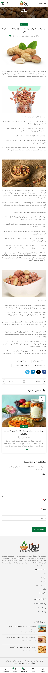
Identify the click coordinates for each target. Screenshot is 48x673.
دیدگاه (43, 474)
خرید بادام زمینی (22, 361)
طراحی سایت (39, 661)
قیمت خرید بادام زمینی (20, 366)
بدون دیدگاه (24, 632)
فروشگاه (43, 578)
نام (44, 500)
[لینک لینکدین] (33, 372)
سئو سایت (30, 661)
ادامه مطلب (24, 450)
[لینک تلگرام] (27, 372)
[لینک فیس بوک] (44, 372)
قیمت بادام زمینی (38, 366)
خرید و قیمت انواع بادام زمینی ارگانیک (23, 647)
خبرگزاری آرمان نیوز (28, 663)
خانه (29, 15)
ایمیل (43, 509)
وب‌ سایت (43, 518)
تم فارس (32, 36)
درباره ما (43, 582)
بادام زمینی (21, 15)
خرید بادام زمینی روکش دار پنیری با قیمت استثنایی (24, 432)
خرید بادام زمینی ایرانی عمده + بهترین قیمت (21, 637)
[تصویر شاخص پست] (42, 629)
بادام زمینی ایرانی (38, 361)
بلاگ (44, 589)
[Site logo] (24, 3)
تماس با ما (42, 593)
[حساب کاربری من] (8, 3)
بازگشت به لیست (24, 381)
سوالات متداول (41, 585)
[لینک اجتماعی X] (38, 372)
